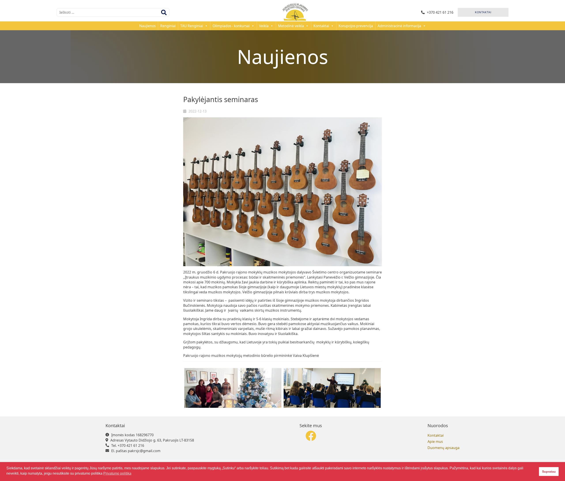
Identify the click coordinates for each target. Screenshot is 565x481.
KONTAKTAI (483, 12)
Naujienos (147, 25)
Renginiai (168, 25)
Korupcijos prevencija (356, 25)
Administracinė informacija (399, 25)
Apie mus (435, 441)
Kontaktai (321, 25)
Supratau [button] (549, 471)
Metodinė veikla (291, 25)
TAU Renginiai (191, 25)
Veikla (264, 25)
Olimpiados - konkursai (231, 25)
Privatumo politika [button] (117, 473)
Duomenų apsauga (444, 447)
